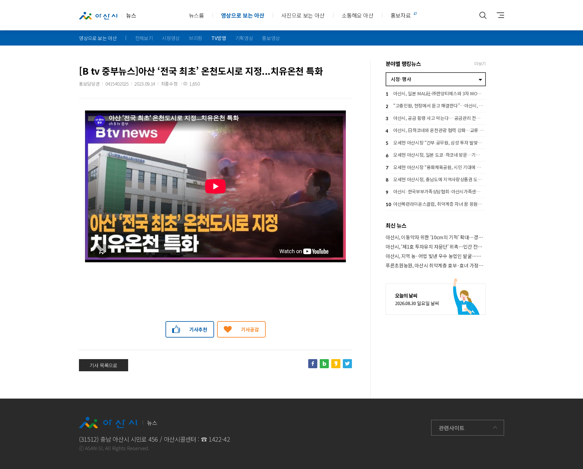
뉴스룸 (196, 15)
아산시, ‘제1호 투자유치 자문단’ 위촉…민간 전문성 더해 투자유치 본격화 (436, 246)
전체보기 (144, 38)
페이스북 (312, 363)
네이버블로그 (324, 363)
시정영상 (171, 38)
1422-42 (219, 439)
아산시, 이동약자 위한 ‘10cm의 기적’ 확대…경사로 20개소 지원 (436, 237)
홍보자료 (400, 15)
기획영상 (244, 38)
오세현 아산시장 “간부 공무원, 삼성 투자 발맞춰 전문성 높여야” (436, 142)
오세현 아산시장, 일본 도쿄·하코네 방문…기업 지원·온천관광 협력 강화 (436, 154)
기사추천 (198, 329)
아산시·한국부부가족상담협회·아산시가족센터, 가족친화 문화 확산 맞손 (436, 191)
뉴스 (131, 15)
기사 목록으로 (104, 365)
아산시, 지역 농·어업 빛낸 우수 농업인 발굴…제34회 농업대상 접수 (436, 256)
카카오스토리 (335, 363)
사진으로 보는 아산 (303, 15)
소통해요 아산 (357, 15)
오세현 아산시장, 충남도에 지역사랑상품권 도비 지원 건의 (436, 179)
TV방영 (218, 38)
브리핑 (195, 38)
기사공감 (250, 329)
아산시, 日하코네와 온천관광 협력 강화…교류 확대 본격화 (436, 130)
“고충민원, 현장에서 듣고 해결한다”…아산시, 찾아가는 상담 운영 (436, 105)
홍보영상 (271, 38)
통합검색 (483, 15)
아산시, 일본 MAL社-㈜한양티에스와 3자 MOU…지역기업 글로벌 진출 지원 (436, 93)
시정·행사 (401, 79)
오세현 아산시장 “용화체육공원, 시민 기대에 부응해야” (436, 167)
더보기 (480, 63)
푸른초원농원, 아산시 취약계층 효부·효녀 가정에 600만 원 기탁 (436, 265)
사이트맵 (498, 15)
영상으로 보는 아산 (242, 15)
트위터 (347, 363)
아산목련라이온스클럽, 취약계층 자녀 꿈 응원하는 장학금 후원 (436, 204)
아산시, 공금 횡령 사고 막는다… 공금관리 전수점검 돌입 (436, 118)
